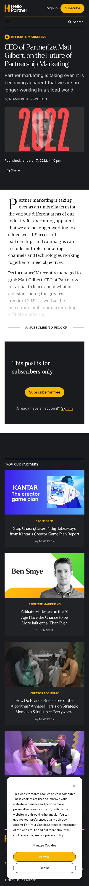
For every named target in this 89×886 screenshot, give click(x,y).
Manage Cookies (44, 845)
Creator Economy (44, 693)
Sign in (67, 408)
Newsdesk (46, 541)
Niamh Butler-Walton (28, 99)
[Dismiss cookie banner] (74, 785)
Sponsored (44, 521)
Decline (45, 868)
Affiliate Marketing (29, 37)
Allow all (44, 857)
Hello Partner (25, 880)
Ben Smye (47, 630)
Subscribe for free (44, 392)
